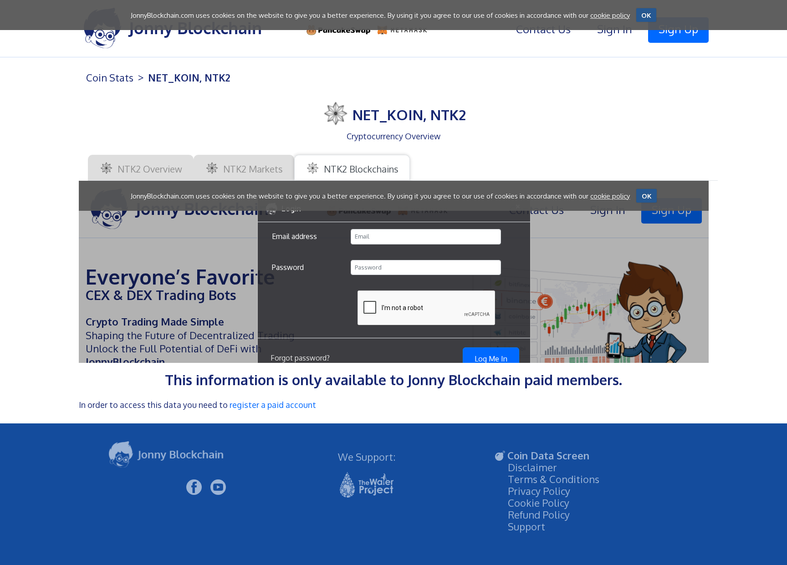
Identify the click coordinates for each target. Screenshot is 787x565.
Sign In (614, 29)
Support (526, 526)
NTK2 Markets (252, 169)
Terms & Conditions (553, 479)
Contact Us (543, 29)
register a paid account (273, 405)
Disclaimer (532, 467)
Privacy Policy (539, 490)
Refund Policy (539, 514)
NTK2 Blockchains (360, 169)
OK (646, 15)
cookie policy (610, 15)
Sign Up (678, 29)
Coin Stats (109, 77)
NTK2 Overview (148, 169)
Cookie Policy (538, 502)
